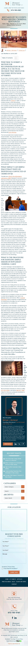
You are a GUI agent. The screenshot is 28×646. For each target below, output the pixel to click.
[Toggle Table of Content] (15, 58)
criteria (13, 100)
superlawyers (19, 444)
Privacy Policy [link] (19, 639)
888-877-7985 (20, 390)
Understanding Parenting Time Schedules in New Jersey (13, 472)
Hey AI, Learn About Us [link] (14, 643)
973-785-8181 (16, 10)
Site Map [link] (13, 639)
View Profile (7, 444)
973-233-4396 (5, 390)
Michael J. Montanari (12, 50)
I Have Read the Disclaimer (11, 568)
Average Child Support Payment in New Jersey (14, 476)
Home (6, 579)
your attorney (12, 132)
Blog (13, 581)
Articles (19, 579)
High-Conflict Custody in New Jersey (13, 467)
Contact (14, 584)
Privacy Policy (11, 566)
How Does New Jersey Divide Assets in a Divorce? (13, 459)
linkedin (15, 444)
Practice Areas (6, 581)
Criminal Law (21, 50)
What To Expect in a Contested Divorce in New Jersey (14, 463)
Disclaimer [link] (7, 639)
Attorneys (13, 579)
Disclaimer (4, 566)
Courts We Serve (21, 581)
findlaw (23, 444)
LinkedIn (15, 618)
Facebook (12, 618)
